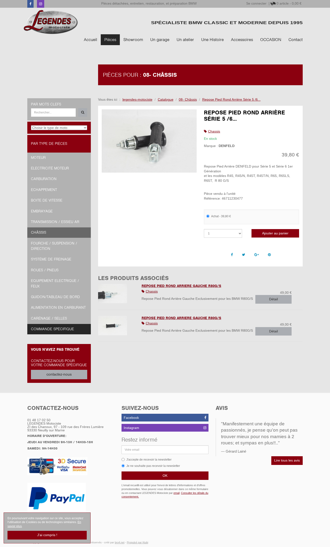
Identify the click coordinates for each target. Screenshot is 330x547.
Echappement (44, 189)
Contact (295, 39)
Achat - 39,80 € (221, 216)
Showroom (133, 39)
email (176, 492)
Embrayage (42, 211)
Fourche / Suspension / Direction (54, 246)
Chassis (214, 131)
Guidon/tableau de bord (55, 297)
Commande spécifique (52, 329)
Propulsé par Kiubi (137, 542)
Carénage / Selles (49, 318)
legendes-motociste (137, 99)
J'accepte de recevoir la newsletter (149, 459)
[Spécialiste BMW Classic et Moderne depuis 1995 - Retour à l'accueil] (51, 22)
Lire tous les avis (287, 460)
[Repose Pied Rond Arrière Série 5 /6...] (149, 141)
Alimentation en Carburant (58, 307)
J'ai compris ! (47, 535)
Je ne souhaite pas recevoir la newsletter (153, 466)
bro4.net (119, 542)
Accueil (90, 39)
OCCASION (270, 39)
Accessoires (242, 39)
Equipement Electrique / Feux (55, 283)
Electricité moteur (50, 168)
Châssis (38, 232)
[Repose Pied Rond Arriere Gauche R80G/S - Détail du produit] (116, 293)
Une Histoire (212, 39)
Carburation (44, 178)
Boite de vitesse (46, 200)
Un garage (159, 39)
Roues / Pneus (44, 270)
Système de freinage (51, 259)
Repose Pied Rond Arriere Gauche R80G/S (181, 286)
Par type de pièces (49, 143)
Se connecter (256, 3)
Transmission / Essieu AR (55, 221)
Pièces (110, 39)
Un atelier (185, 39)
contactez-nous (59, 374)
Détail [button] (273, 299)
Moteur (38, 157)
